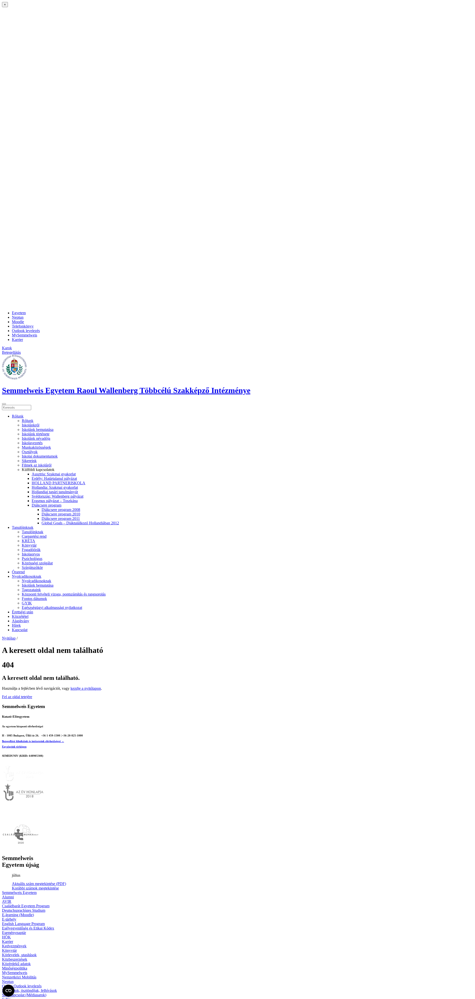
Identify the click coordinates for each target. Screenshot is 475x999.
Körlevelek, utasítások (19, 955)
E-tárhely (9, 919)
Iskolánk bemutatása (37, 429)
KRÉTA (28, 541)
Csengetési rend (34, 536)
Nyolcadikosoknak (26, 576)
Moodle (18, 322)
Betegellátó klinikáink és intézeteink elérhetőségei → (33, 741)
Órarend (18, 572)
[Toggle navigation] (4, 404)
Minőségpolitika (14, 968)
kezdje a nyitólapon (86, 688)
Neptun (18, 317)
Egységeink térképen (14, 746)
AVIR (6, 901)
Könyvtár (29, 545)
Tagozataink (31, 590)
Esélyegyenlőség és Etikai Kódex (28, 928)
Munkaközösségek (36, 447)
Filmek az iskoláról (36, 465)
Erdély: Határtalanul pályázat (54, 478)
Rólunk (18, 416)
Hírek (16, 625)
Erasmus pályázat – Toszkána (55, 501)
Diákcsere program (46, 505)
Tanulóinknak (22, 527)
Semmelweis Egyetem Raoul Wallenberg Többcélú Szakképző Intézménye (126, 390)
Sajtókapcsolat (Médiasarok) (24, 995)
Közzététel (20, 616)
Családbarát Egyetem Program (25, 906)
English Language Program (23, 924)
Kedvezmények (14, 946)
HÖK (6, 937)
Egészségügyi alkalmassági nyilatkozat (52, 607)
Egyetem (19, 313)
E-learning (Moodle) (18, 915)
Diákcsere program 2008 (61, 510)
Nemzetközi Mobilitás (19, 977)
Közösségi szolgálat (37, 563)
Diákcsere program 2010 (61, 514)
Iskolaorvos (31, 554)
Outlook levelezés (26, 331)
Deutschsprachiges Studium (23, 910)
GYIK (27, 603)
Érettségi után (22, 612)
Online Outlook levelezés (22, 986)
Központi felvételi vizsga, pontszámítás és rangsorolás (64, 594)
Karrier (17, 339)
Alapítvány (20, 621)
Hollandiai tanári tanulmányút (55, 492)
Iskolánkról (30, 425)
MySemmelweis (24, 335)
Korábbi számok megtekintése (35, 888)
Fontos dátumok (34, 599)
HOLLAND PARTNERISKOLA (58, 483)
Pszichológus (32, 558)
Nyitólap (9, 638)
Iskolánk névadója (36, 438)
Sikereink (29, 461)
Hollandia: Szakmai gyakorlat (55, 487)
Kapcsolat (19, 630)
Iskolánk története (35, 434)
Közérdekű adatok (16, 964)
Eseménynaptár (14, 933)
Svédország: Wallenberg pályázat (57, 496)
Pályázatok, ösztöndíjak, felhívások (29, 990)
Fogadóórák (31, 550)
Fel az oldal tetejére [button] (17, 697)
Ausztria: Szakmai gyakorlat (54, 474)
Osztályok (30, 452)
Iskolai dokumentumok (40, 456)
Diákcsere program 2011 (61, 518)
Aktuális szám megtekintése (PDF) (39, 884)
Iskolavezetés (32, 443)
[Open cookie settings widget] (8, 991)
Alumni (8, 897)
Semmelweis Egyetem (19, 892)
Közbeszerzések (14, 959)
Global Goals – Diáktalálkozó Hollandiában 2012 (80, 523)
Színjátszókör (32, 567)
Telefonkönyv (23, 326)
